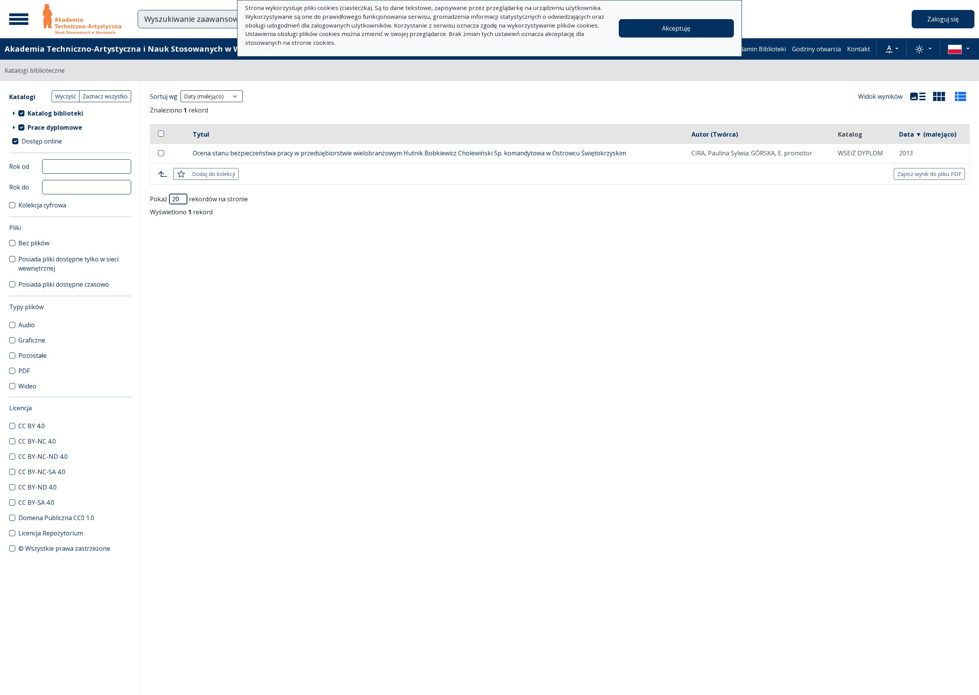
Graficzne (31, 340)
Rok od (19, 166)
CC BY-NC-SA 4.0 (41, 472)
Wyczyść (65, 96)
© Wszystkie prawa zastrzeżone (64, 548)
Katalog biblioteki (55, 113)
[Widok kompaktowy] (939, 96)
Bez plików (33, 243)
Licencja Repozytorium (50, 533)
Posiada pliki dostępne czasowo (63, 284)
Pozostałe (32, 355)
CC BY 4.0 (31, 426)
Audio (26, 325)
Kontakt (858, 49)
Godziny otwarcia (816, 49)
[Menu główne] (19, 19)
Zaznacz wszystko (105, 96)
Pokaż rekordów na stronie (199, 199)
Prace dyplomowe (55, 127)
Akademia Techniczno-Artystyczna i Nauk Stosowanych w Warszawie (140, 49)
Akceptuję (676, 28)
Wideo (27, 386)
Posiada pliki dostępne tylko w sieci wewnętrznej (68, 263)
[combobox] (237, 19)
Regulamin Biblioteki (756, 49)
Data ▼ (927, 134)
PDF (24, 371)
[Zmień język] (958, 49)
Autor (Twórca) (714, 134)
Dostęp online (41, 141)
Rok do (19, 187)
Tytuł (201, 134)
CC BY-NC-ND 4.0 (43, 456)
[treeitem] (70, 113)
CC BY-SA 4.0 (36, 502)
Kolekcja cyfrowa (42, 205)
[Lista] (918, 96)
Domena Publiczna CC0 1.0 (56, 518)
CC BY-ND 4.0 (37, 487)
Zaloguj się (943, 19)
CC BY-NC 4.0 (37, 441)
